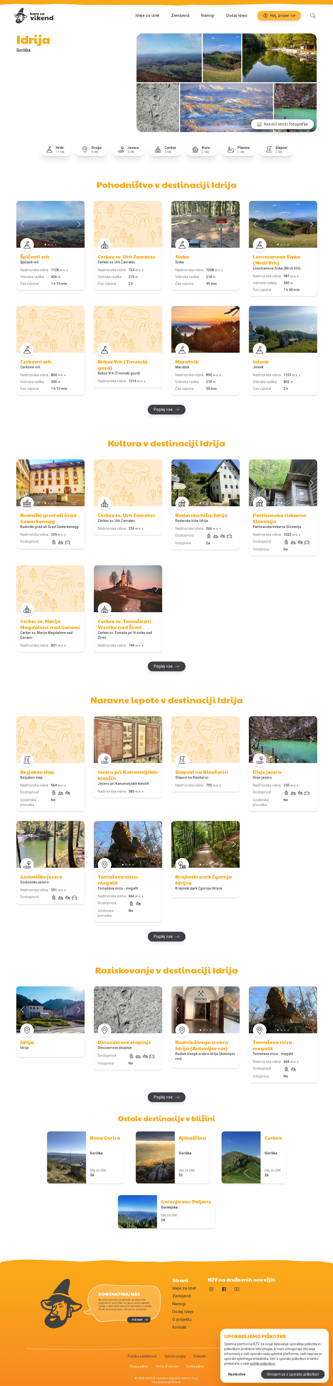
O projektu (182, 1319)
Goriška (23, 50)
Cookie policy (195, 1366)
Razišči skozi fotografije (286, 124)
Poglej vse (163, 409)
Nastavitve (237, 1374)
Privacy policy (138, 1366)
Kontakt (179, 1327)
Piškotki (200, 1356)
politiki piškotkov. (262, 1363)
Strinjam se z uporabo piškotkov (293, 1374)
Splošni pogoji (175, 1356)
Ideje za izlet (147, 15)
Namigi (207, 15)
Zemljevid (180, 15)
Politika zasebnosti (142, 1356)
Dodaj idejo (236, 15)
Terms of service (167, 1366)
